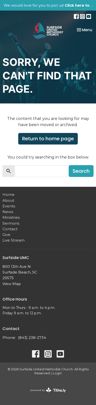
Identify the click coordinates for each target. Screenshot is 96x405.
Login (57, 373)
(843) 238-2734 (32, 337)
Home (8, 194)
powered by (45, 394)
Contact (9, 229)
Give (6, 234)
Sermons (10, 223)
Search (81, 171)
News (7, 211)
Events (8, 206)
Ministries (11, 217)
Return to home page (48, 138)
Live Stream (13, 240)
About (8, 200)
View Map (11, 283)
